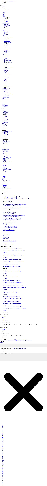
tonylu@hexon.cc (3, 6)
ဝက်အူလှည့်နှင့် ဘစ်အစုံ (6, 26)
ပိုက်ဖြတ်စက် (5, 71)
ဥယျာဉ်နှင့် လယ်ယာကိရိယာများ (6, 88)
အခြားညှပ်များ (4, 115)
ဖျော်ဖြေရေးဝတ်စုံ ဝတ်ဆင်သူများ (7, 42)
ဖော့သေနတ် (5, 81)
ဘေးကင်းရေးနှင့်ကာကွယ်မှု (5, 189)
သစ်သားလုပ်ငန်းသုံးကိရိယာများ (6, 54)
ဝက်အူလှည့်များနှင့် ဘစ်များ (6, 23)
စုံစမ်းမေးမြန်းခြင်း (5, 252)
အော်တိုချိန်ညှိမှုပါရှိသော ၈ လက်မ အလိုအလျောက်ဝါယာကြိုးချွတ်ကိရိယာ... (11, 216)
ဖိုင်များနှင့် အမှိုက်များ (6, 61)
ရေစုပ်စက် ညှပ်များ (6, 70)
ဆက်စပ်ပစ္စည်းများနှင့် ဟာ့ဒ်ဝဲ (6, 97)
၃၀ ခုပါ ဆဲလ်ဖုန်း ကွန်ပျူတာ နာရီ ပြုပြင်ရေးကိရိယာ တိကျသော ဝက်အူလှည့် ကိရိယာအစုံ (14, 308)
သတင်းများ (3, 98)
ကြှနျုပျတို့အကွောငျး (4, 316)
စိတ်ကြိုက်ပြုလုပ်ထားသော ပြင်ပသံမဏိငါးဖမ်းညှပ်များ (9, 230)
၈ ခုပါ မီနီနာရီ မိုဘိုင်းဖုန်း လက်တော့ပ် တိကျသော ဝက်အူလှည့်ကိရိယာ (12, 266)
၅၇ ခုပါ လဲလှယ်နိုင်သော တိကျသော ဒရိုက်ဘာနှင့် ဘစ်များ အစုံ (11, 292)
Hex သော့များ (4, 160)
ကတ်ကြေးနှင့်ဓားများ (5, 148)
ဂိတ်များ (5, 53)
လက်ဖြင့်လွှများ (4, 152)
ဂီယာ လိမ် (5, 33)
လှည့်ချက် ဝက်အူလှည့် (5, 122)
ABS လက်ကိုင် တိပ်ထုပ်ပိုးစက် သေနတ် (7, 224)
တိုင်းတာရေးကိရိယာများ (5, 150)
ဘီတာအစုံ (4, 121)
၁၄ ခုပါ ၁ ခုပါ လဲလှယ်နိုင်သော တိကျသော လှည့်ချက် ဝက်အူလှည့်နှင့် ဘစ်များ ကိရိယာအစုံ (14, 287)
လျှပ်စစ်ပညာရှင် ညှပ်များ (5, 132)
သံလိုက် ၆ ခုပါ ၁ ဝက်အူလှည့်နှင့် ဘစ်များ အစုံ (8, 202)
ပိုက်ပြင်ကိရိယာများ (5, 69)
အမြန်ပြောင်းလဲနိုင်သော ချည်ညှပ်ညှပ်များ (7, 131)
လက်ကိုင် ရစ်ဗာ (4, 177)
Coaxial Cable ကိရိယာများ (7, 45)
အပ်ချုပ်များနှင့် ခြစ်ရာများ (7, 63)
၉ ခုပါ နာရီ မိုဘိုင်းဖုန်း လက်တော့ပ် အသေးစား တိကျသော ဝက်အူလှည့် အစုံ (12, 271)
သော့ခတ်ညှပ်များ (5, 114)
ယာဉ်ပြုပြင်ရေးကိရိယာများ (5, 159)
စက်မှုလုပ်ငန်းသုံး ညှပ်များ (7, 17)
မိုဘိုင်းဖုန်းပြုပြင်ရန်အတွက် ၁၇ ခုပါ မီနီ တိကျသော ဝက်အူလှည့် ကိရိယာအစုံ (12, 282)
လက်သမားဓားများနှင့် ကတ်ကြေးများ (8, 62)
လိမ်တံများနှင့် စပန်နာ (4, 124)
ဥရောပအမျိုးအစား (5, 113)
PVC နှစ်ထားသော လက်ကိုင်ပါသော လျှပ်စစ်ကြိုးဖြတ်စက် (9, 213)
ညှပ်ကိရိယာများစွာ (6, 90)
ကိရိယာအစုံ (4, 35)
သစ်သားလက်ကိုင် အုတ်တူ (6, 238)
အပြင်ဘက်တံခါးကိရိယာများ (6, 89)
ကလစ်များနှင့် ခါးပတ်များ (5, 151)
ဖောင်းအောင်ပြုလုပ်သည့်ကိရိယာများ (7, 169)
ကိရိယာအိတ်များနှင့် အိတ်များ (6, 142)
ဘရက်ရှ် (4, 178)
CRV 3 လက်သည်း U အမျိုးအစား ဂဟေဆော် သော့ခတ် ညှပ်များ (10, 227)
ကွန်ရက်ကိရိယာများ (6, 43)
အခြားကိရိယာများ (5, 96)
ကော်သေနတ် (5, 80)
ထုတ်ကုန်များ (3, 15)
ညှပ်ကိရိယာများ (4, 133)
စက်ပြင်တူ (5, 87)
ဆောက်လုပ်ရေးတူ (6, 78)
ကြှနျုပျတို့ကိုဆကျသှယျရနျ (5, 99)
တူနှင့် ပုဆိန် (3, 123)
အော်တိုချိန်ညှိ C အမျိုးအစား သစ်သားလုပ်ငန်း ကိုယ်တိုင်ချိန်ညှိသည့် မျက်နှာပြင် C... (12, 205)
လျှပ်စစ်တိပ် (5, 52)
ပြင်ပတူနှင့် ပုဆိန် (5, 187)
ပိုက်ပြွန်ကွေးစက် (6, 50)
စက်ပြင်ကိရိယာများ (4, 179)
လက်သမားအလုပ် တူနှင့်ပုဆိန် (7, 60)
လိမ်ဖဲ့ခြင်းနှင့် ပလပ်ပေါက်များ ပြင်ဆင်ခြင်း (7, 161)
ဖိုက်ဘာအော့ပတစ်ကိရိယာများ (7, 44)
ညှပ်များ (4, 16)
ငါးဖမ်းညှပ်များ (5, 91)
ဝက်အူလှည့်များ (6, 24)
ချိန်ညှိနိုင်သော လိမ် (6, 32)
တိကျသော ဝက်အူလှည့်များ (7, 25)
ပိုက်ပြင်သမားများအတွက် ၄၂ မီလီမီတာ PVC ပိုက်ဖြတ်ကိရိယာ (9, 241)
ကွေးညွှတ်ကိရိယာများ (5, 168)
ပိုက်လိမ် (5, 72)
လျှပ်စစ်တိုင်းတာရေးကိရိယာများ (6, 141)
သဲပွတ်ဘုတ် (5, 79)
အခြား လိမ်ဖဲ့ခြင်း (6, 34)
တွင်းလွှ (3, 170)
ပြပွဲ (3, 14)
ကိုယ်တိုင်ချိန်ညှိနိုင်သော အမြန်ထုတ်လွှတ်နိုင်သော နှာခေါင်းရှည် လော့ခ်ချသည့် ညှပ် (12, 219)
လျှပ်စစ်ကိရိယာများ (4, 130)
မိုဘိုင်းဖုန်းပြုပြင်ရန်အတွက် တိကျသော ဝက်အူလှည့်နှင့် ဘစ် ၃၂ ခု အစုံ (12, 303)
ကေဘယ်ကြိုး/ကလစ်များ (7, 51)
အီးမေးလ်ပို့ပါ (1, 342)
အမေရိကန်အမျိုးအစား (5, 112)
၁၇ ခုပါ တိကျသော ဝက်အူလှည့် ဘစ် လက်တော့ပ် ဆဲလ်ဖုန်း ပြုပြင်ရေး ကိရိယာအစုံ (13, 261)
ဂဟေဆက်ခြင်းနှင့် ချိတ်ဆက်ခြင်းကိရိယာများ (7, 188)
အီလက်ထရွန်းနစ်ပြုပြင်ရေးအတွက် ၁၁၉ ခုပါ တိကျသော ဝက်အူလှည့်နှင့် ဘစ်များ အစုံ (14, 250)
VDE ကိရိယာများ (5, 140)
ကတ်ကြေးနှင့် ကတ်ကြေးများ (7, 41)
